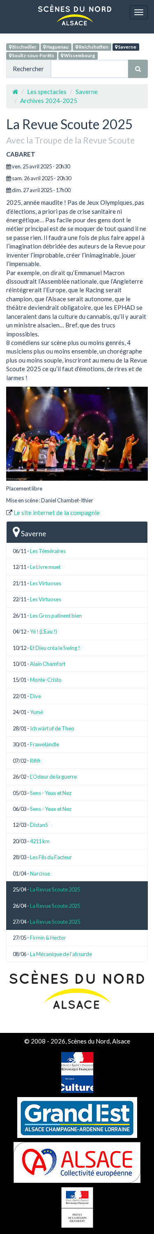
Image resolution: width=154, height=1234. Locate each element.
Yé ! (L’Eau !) (43, 631)
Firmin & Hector (48, 937)
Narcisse (40, 873)
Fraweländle (44, 744)
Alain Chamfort (47, 664)
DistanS (39, 825)
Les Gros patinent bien (56, 615)
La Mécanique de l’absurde (61, 954)
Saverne (126, 46)
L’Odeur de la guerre (53, 776)
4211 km (40, 841)
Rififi (35, 760)
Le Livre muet (45, 567)
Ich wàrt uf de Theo (52, 728)
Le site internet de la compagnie (57, 512)
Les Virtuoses (45, 583)
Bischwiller (24, 46)
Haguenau (57, 46)
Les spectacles (47, 91)
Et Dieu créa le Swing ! (55, 648)
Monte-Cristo (46, 679)
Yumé (36, 712)
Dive (35, 696)
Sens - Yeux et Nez (50, 793)
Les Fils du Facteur (51, 857)
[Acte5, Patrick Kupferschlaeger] (77, 434)
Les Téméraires (48, 551)
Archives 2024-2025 (48, 100)
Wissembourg (79, 55)
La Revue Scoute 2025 (55, 889)
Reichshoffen (93, 46)
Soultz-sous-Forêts (32, 55)
